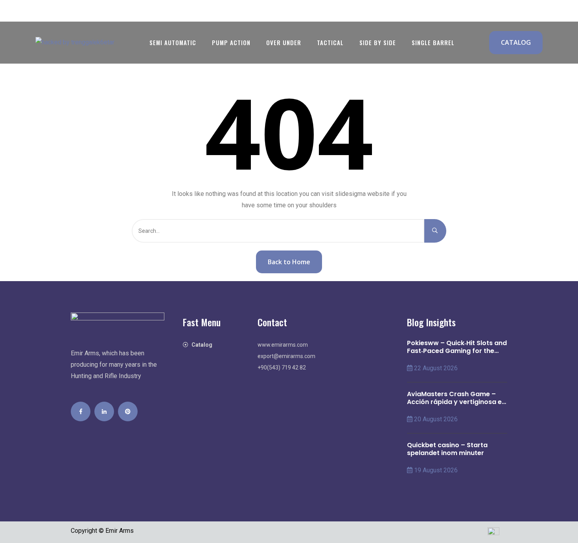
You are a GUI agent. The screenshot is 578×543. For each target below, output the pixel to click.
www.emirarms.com (283, 345)
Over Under (283, 42)
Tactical (330, 42)
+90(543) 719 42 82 (282, 367)
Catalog (201, 345)
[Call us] (43, 11)
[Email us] (67, 11)
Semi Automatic (172, 42)
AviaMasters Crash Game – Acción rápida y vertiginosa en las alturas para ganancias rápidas (456, 398)
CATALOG (516, 42)
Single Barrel (433, 42)
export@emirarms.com (286, 356)
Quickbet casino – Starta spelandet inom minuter (447, 449)
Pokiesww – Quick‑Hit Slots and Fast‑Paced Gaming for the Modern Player (457, 347)
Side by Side (377, 42)
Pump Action (231, 42)
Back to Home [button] (289, 262)
